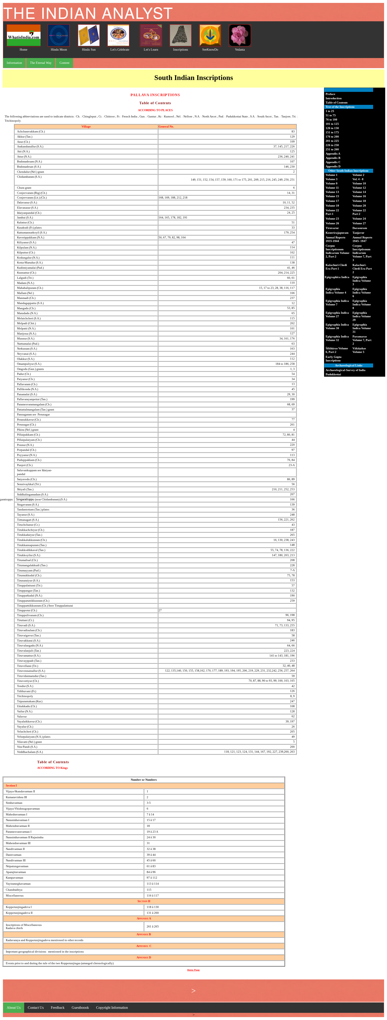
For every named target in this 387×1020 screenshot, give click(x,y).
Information (14, 63)
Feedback (57, 1007)
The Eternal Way (41, 63)
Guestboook (80, 1007)
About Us (14, 1007)
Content (64, 63)
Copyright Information (112, 1007)
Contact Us (36, 1007)
